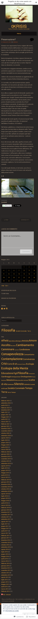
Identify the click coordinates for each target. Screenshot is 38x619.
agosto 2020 (5, 438)
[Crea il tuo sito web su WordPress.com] (19, 2)
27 (14, 281)
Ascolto (5, 345)
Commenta (26, 251)
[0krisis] (19, 23)
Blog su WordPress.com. (8, 599)
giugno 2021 (5, 414)
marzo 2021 (5, 421)
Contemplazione (12, 358)
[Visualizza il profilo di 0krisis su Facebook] (2, 309)
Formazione (32, 373)
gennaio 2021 (5, 426)
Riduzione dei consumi (21, 380)
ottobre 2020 (5, 433)
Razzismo (3, 380)
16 (29, 274)
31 (34, 281)
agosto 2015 (5, 577)
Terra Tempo (11, 392)
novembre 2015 (6, 570)
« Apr (2, 285)
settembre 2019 (6, 463)
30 (29, 281)
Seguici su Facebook (8, 298)
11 (3, 274)
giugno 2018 (5, 498)
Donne (24, 364)
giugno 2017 (5, 526)
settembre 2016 (6, 547)
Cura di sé (12, 364)
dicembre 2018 (5, 484)
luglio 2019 (4, 468)
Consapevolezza (12, 354)
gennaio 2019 (5, 482)
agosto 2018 (5, 493)
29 (24, 281)
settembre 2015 (6, 575)
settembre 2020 (6, 435)
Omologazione (26, 377)
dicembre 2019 (5, 456)
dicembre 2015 (5, 568)
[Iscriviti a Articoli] (2, 594)
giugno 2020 (5, 442)
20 (14, 277)
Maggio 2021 (5, 417)
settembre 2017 (6, 519)
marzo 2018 (5, 505)
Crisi (4, 363)
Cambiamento (25, 345)
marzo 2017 (5, 533)
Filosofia (8, 330)
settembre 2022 (6, 403)
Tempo (28, 388)
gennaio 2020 (5, 454)
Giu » (6, 285)
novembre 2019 (6, 458)
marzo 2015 (5, 589)
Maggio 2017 (5, 528)
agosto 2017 (5, 521)
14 (19, 274)
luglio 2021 (4, 412)
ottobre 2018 (5, 489)
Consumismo (29, 354)
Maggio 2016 (5, 556)
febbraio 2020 (5, 452)
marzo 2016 (5, 561)
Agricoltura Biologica (15, 341)
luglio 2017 (4, 524)
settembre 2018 (6, 491)
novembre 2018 (6, 486)
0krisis (19, 26)
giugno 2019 (5, 470)
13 (14, 274)
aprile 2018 (4, 503)
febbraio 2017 (5, 535)
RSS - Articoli (7, 594)
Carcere (17, 349)
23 (29, 277)
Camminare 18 (25, 219)
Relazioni (10, 380)
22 (24, 277)
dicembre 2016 (5, 540)
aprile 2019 (4, 475)
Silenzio (19, 383)
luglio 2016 (4, 551)
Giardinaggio (6, 377)
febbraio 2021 (5, 424)
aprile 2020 (4, 447)
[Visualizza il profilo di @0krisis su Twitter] (4, 309)
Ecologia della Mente (14, 368)
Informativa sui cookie (12, 610)
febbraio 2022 (5, 407)
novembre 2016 (6, 542)
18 (3, 277)
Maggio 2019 (5, 472)
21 (19, 277)
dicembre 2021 (5, 410)
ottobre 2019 (5, 461)
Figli (15, 373)
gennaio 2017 (5, 537)
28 (19, 281)
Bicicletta (13, 345)
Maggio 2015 (5, 584)
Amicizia (25, 341)
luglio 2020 (4, 440)
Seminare (11, 384)
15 (24, 274)
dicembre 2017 (5, 512)
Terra (29, 331)
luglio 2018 (4, 496)
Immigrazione (16, 377)
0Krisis (15, 42)
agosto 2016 (5, 549)
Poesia (33, 376)
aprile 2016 (4, 558)
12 (9, 274)
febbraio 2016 (5, 563)
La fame (5, 219)
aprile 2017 (4, 531)
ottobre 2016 (5, 545)
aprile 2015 (4, 586)
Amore (33, 340)
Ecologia (30, 364)
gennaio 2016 (5, 565)
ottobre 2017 (5, 517)
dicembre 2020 (5, 428)
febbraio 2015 (5, 591)
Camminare (7, 349)
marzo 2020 (5, 449)
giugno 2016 (5, 554)
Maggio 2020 (5, 445)
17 (34, 274)
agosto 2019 (5, 465)
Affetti (4, 340)
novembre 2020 (6, 431)
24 (34, 277)
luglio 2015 (4, 579)
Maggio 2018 (5, 500)
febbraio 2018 (5, 507)
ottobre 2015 (5, 572)
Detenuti (19, 364)
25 (3, 281)
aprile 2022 (4, 405)
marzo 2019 (5, 477)
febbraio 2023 (5, 400)
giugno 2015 (5, 582)
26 (9, 281)
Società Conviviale (21, 331)
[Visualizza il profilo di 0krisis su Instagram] (7, 309)
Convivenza (29, 359)
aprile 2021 (4, 419)
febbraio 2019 (5, 479)
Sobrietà (27, 384)
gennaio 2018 (5, 510)
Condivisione (24, 349)
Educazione (7, 373)
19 (9, 277)
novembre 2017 (6, 514)
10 (34, 270)
